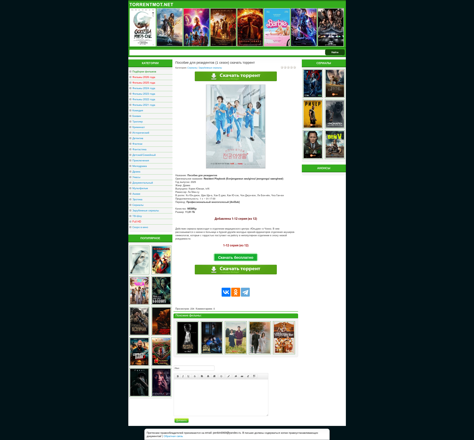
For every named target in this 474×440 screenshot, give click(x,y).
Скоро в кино (140, 227)
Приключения (140, 160)
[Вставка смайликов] (221, 376)
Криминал (138, 127)
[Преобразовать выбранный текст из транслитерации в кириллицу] (248, 376)
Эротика (137, 199)
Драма (136, 171)
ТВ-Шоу (137, 216)
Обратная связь (173, 436)
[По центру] (208, 376)
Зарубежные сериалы (145, 210)
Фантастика (139, 149)
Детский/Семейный (144, 155)
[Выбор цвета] (229, 376)
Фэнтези (137, 143)
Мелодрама (139, 166)
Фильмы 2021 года (143, 105)
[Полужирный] (178, 376)
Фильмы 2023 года (143, 93)
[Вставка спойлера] (254, 376)
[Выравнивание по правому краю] (214, 376)
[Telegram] (245, 292)
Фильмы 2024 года (143, 88)
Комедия (137, 110)
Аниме (136, 193)
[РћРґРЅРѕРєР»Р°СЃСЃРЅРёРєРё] (235, 292)
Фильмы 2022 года (143, 99)
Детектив (137, 138)
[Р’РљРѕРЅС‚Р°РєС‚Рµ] (226, 292)
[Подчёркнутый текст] (189, 376)
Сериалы (137, 205)
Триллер (137, 121)
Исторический (140, 132)
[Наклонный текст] (183, 376)
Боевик (136, 116)
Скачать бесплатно (235, 257)
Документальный (142, 182)
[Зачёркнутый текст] (195, 376)
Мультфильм (140, 188)
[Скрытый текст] (236, 376)
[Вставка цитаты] (242, 376)
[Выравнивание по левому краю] (202, 376)
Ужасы (136, 177)
